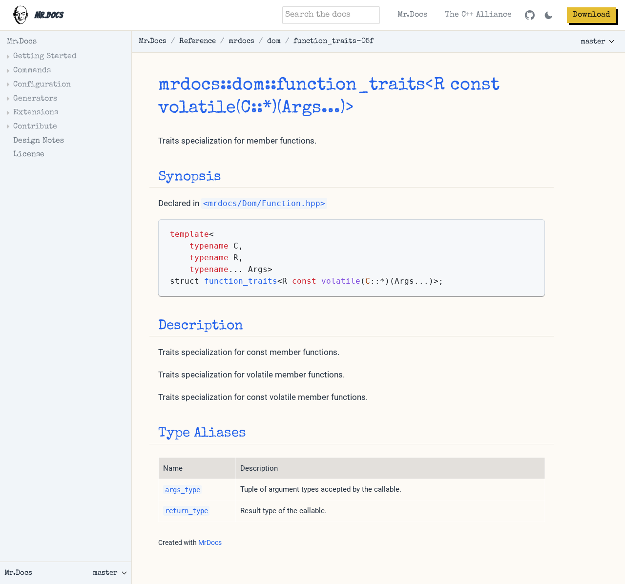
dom (274, 41)
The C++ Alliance (478, 15)
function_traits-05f (333, 41)
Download (591, 15)
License (28, 155)
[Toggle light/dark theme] (548, 15)
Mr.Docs (412, 15)
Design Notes (38, 141)
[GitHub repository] (530, 15)
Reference (197, 41)
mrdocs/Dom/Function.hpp (264, 203)
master (593, 41)
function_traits (350, 86)
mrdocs (241, 41)
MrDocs (210, 542)
